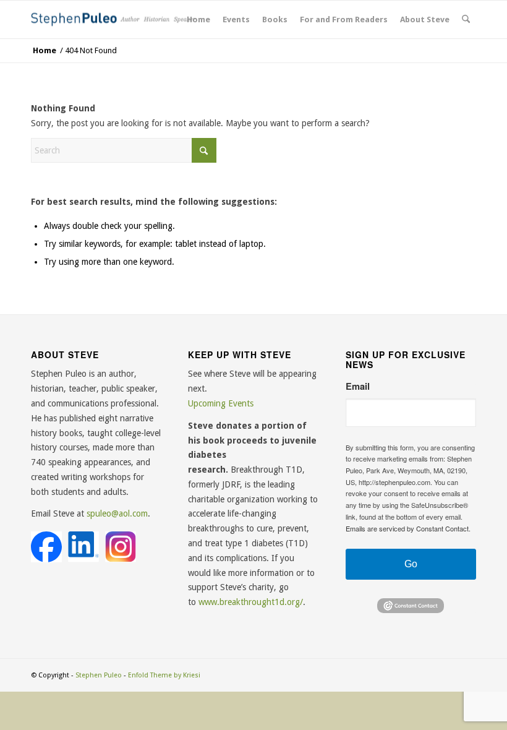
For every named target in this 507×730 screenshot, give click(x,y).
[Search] (466, 19)
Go (410, 564)
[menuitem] (198, 19)
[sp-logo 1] (116, 19)
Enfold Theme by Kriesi (164, 675)
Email (358, 386)
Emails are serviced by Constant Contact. (408, 528)
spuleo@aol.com (117, 513)
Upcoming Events (221, 403)
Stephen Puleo (98, 675)
